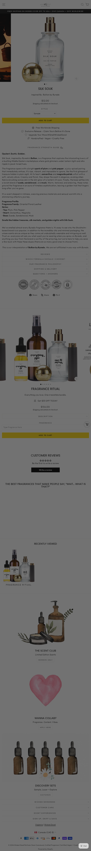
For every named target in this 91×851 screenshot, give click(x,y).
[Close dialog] (86, 398)
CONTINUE (24, 436)
